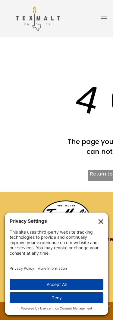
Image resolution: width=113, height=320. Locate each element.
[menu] (104, 17)
